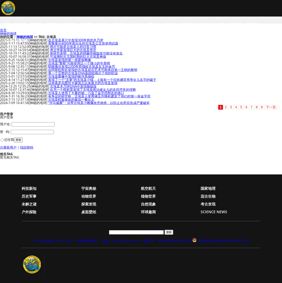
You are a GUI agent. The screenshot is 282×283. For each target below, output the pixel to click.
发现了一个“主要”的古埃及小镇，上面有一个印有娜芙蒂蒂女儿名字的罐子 (102, 79)
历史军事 (86, 24)
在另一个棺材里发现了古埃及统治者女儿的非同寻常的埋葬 (93, 89)
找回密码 (26, 147)
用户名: (5, 124)
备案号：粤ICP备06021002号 (167, 240)
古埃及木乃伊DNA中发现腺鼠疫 (73, 86)
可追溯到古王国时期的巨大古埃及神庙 (78, 56)
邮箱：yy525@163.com (121, 240)
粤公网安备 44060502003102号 (224, 240)
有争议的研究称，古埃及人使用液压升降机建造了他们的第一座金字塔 (99, 96)
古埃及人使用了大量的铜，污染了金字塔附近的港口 (86, 93)
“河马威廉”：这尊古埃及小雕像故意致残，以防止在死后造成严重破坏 (99, 103)
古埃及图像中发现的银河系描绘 (71, 76)
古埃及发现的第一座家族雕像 (69, 60)
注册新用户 (8, 147)
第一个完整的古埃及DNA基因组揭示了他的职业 (83, 73)
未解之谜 (152, 24)
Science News (15, 40)
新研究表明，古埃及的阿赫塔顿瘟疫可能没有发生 (86, 53)
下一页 (271, 107)
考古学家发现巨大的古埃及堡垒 (73, 50)
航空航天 (53, 24)
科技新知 (20, 24)
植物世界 (119, 24)
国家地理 (69, 24)
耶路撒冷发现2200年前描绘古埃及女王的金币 (81, 66)
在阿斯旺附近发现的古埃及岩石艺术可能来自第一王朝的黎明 (92, 69)
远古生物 (135, 24)
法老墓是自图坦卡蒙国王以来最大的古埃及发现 (82, 83)
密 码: (5, 131)
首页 (7, 24)
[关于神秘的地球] (33, 265)
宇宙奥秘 (36, 24)
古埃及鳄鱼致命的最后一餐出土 (71, 99)
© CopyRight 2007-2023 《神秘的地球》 (66, 240)
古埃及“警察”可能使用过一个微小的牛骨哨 (79, 63)
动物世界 (102, 24)
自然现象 (185, 24)
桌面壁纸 (235, 24)
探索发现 (168, 24)
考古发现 (202, 24)
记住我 (9, 139)
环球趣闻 (251, 24)
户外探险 (218, 24)
